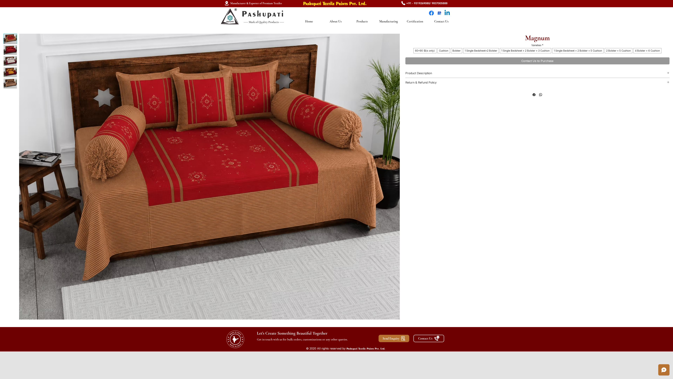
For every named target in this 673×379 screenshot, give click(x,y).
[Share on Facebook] (534, 95)
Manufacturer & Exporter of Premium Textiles (256, 3)
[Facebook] (431, 13)
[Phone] (403, 3)
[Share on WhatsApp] (541, 95)
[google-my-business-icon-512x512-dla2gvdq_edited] (439, 13)
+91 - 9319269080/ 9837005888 (426, 3)
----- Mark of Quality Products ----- (264, 22)
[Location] (226, 3)
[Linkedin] (447, 13)
